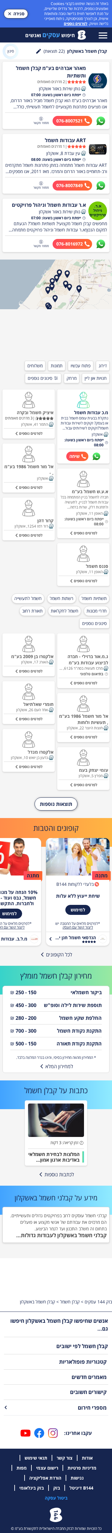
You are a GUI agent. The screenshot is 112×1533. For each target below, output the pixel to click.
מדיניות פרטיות (82, 1468)
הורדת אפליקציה (45, 1478)
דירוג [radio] (103, 366)
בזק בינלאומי (31, 1488)
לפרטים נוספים (75, 23)
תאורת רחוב (32, 611)
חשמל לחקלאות (64, 611)
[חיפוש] (38, 51)
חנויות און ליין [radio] (96, 378)
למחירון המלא (59, 1066)
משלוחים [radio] (35, 366)
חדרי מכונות (96, 611)
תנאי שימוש (36, 1458)
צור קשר (64, 1458)
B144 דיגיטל (81, 1488)
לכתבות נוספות (59, 1174)
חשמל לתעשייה (28, 598)
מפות (21, 1468)
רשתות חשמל (61, 598)
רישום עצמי (47, 1468)
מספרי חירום (92, 1407)
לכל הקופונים (59, 954)
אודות (87, 1458)
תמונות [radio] (57, 366)
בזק (56, 1488)
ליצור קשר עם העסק (78, 927)
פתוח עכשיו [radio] (81, 366)
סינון (10, 51)
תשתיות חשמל (94, 598)
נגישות (77, 1478)
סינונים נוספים (40, 378)
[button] (83, 88)
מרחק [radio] (72, 378)
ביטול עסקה (56, 1498)
